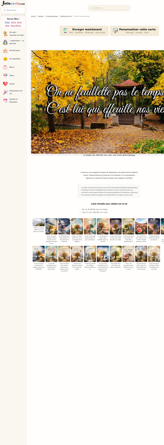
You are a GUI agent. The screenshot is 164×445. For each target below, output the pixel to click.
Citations (40, 16)
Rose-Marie (16, 25)
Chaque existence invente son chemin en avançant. (154, 237)
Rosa (19, 22)
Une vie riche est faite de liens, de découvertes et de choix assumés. (141, 266)
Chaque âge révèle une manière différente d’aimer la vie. (90, 266)
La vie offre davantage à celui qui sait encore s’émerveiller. (51, 266)
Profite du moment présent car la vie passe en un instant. (38, 229)
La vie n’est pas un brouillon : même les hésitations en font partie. (154, 266)
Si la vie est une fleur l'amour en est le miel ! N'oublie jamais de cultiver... (141, 238)
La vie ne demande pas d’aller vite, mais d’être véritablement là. (128, 238)
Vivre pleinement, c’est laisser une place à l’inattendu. (115, 265)
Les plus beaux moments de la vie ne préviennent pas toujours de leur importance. (103, 267)
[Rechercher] (91, 8)
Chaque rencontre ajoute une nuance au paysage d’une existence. (77, 238)
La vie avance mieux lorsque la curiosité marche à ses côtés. (115, 237)
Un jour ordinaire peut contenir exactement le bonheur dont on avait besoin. (64, 267)
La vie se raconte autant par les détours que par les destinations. (38, 266)
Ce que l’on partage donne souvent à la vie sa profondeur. (89, 237)
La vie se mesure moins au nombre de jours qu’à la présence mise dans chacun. (51, 239)
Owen (7, 22)
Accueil (33, 16)
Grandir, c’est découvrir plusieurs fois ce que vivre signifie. (77, 266)
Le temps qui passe (52, 16)
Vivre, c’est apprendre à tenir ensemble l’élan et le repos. (128, 266)
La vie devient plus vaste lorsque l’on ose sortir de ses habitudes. (64, 238)
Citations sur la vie (66, 16)
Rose (7, 25)
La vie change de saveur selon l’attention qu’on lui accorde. (103, 238)
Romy (13, 22)
